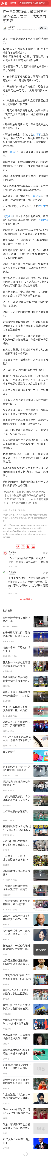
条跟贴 (25, 599)
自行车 (37, 134)
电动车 (37, 196)
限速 (12, 152)
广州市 (42, 206)
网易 (4, 3)
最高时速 (43, 220)
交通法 (9, 216)
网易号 (13, 3)
